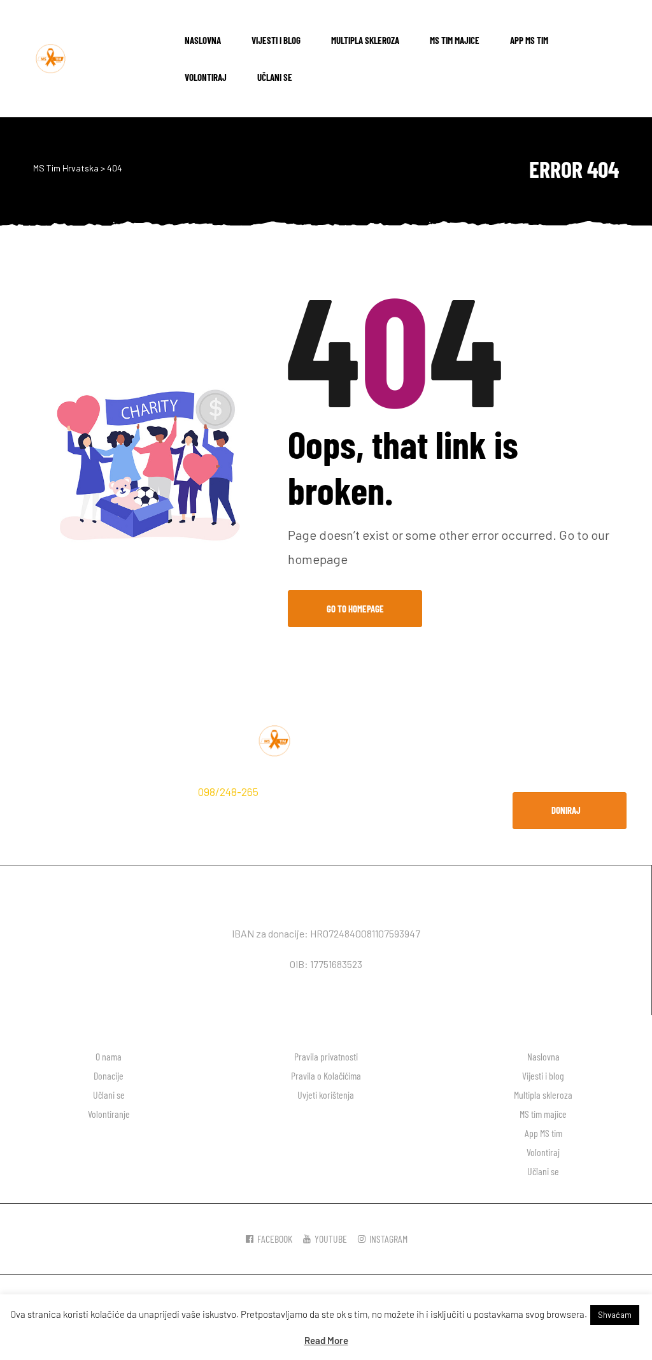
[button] (570, 810)
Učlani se (274, 77)
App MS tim (529, 40)
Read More (326, 1340)
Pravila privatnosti (326, 1056)
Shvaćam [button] (615, 1315)
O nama (109, 1056)
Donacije (109, 1075)
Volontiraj (206, 77)
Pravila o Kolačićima (326, 1075)
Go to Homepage (355, 608)
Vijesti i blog (276, 40)
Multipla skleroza (365, 40)
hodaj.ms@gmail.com (75, 812)
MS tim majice (454, 40)
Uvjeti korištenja (325, 1095)
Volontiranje (109, 1114)
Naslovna (203, 40)
